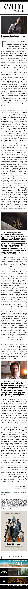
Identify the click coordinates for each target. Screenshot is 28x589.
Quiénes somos (15, 585)
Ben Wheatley (9, 556)
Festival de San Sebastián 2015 (7, 558)
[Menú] (2, 0)
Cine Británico (15, 556)
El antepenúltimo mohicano (13, 5)
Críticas (20, 556)
